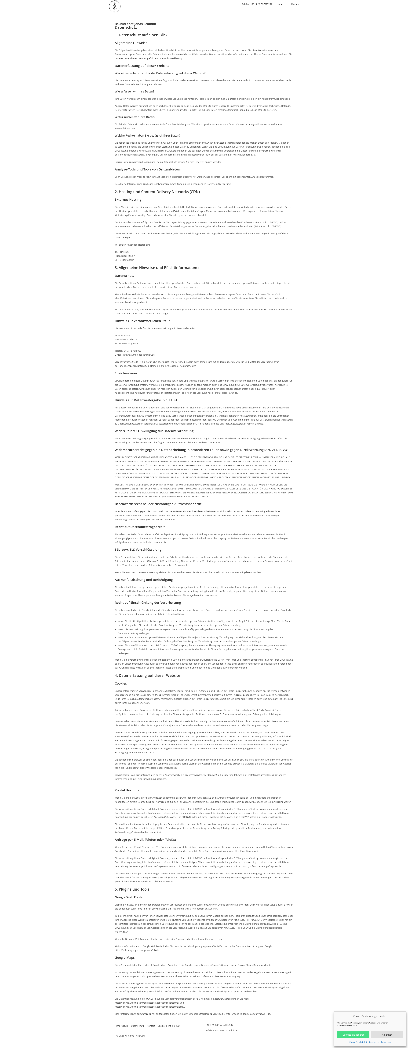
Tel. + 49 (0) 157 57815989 (219, 1024)
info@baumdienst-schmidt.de (221, 1030)
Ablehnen (387, 1034)
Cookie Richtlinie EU (358, 1042)
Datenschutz (374, 1042)
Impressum (386, 1042)
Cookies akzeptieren (353, 1034)
